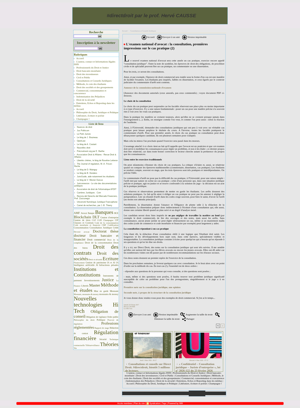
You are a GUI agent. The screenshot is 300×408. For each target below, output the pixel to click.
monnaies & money (108, 294)
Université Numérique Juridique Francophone (97, 202)
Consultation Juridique (101, 227)
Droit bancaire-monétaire (88, 71)
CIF (116, 220)
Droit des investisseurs (87, 74)
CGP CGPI (97, 220)
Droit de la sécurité (85, 100)
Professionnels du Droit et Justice (92, 67)
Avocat (84, 213)
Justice (108, 279)
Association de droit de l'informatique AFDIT (96, 189)
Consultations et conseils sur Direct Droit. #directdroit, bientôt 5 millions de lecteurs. (148, 366)
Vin (75, 348)
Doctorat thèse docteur (96, 233)
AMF (77, 212)
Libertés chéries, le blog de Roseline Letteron (97, 160)
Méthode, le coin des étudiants (91, 84)
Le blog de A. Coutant (86, 144)
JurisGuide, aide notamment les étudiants (96, 176)
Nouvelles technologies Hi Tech (96, 304)
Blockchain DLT (87, 217)
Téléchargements (163, 393)
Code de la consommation (107, 223)
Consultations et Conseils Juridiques (94, 81)
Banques (104, 212)
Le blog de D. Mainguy (87, 169)
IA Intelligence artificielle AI (96, 263)
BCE (116, 213)
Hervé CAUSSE (129, 306)
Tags (164, 403)
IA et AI (111, 262)
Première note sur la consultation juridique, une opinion (152, 287)
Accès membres (124, 403)
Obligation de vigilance (96, 317)
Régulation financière (96, 335)
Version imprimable (197, 37)
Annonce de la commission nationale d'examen (147, 87)
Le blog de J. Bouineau (87, 137)
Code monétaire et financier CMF (90, 225)
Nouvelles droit (83, 148)
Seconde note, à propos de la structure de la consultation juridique (157, 292)
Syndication (155, 403)
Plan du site (215, 393)
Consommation (81, 227)
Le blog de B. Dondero (87, 173)
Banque (91, 213)
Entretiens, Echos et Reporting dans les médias (94, 104)
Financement (79, 263)
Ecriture (110, 258)
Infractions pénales (108, 265)
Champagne (108, 220)
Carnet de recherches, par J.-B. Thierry (94, 205)
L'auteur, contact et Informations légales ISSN (94, 63)
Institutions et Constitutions (96, 272)
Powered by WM (175, 403)
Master (94, 285)
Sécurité (103, 339)
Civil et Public (83, 77)
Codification (113, 225)
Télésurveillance (92, 345)
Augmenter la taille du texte (199, 314)
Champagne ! (83, 119)
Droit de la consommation (98, 242)
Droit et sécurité (95, 259)
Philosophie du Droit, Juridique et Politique (97, 112)
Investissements (92, 280)
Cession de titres (82, 220)
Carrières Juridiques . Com (89, 192)
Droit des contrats (96, 250)
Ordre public (112, 317)
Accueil (80, 58)
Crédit (115, 228)
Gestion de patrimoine (96, 262)
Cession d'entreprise (109, 217)
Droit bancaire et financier (96, 237)
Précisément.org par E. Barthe (90, 151)
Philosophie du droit (84, 320)
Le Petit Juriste (84, 134)
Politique (101, 320)
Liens (180, 393)
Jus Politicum (83, 130)
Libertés (84, 286)
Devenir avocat (81, 232)
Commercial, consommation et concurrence (90, 92)
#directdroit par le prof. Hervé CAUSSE (151, 15)
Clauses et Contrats (84, 223)
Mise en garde (101, 291)
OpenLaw (81, 141)
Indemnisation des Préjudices (90, 96)
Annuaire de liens (197, 393)
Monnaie (114, 291)
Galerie (147, 393)
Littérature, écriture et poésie (90, 115)
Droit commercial (96, 239)
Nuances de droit (84, 127)
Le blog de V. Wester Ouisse (90, 180)
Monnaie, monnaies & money (86, 294)
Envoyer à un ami (171, 37)
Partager (190, 319)
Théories (109, 344)
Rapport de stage (102, 328)
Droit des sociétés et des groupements (94, 87)
